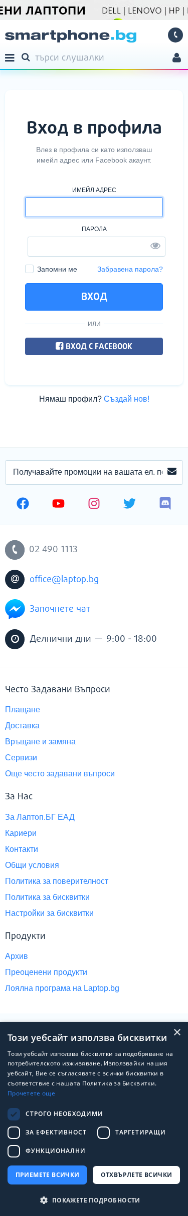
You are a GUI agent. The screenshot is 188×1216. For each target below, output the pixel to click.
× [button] (176, 1032)
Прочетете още (31, 1093)
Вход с (98, 347)
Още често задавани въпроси (60, 773)
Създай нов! (126, 399)
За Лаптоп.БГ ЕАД (40, 817)
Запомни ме (57, 269)
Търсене (28, 56)
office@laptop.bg (64, 580)
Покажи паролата (155, 245)
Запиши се (171, 472)
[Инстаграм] (94, 504)
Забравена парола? (130, 269)
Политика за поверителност (56, 881)
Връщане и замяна (40, 741)
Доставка (22, 725)
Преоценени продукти (46, 972)
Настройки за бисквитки (49, 913)
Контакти (21, 849)
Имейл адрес (94, 190)
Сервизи (21, 757)
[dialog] (94, 1119)
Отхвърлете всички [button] (136, 1174)
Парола (94, 229)
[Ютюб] (58, 504)
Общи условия (32, 865)
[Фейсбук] (23, 504)
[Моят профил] (176, 59)
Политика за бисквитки (47, 897)
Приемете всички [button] (48, 1174)
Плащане (22, 709)
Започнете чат (60, 609)
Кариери (21, 833)
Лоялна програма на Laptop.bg (62, 988)
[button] (94, 1199)
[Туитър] (129, 504)
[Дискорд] (165, 504)
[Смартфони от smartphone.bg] (70, 36)
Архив (16, 956)
